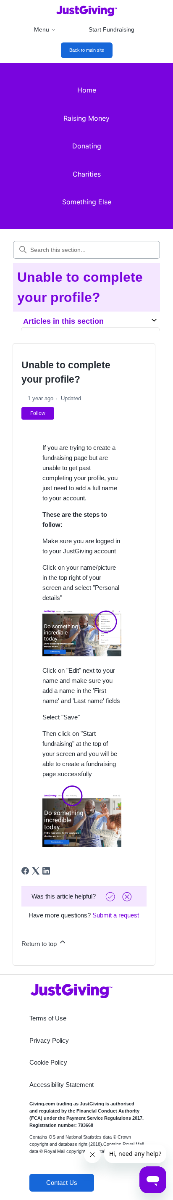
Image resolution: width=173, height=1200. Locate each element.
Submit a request (115, 915)
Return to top (39, 943)
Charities (87, 174)
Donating (86, 146)
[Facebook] (25, 871)
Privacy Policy (49, 1040)
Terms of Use (47, 1018)
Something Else (86, 202)
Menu (41, 29)
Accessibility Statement (61, 1084)
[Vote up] (111, 896)
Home (86, 90)
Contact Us (61, 1182)
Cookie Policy (48, 1062)
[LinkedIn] (46, 871)
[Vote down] (128, 896)
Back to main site (86, 50)
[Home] (86, 11)
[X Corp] (35, 871)
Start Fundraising (111, 29)
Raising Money (86, 118)
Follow (37, 413)
